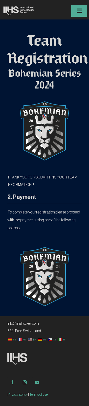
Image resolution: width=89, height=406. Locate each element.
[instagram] (25, 382)
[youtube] (37, 382)
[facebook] (12, 382)
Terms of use (38, 394)
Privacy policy (17, 394)
